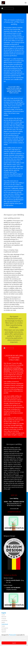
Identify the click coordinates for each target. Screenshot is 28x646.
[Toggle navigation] (25, 2)
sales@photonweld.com (14, 511)
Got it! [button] (14, 643)
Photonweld (12, 635)
